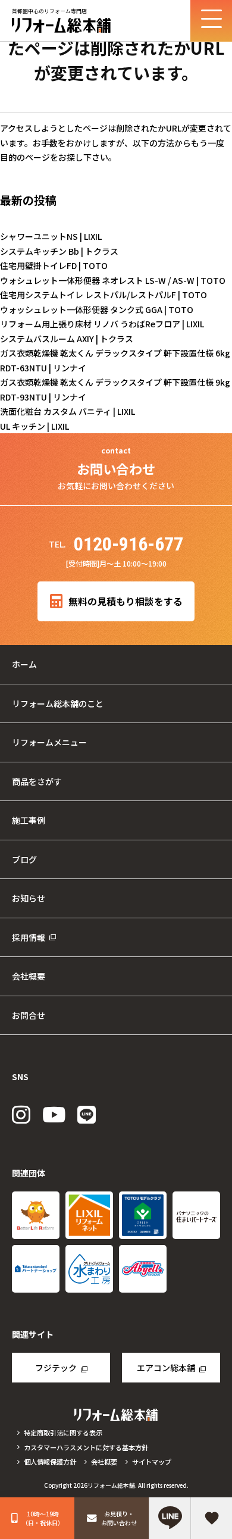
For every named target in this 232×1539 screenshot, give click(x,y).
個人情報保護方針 (50, 1461)
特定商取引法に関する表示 (63, 1432)
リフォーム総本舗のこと (58, 703)
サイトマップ (151, 1461)
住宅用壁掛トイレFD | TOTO (54, 265)
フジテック (56, 1368)
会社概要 (28, 976)
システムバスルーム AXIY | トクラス (66, 339)
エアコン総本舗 (166, 1368)
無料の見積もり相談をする (125, 601)
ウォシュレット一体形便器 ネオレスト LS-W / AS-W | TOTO (112, 280)
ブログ (24, 859)
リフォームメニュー (49, 742)
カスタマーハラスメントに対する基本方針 (86, 1447)
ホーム (24, 664)
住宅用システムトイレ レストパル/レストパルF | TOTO (103, 295)
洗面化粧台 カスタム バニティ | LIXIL (67, 411)
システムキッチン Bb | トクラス (59, 251)
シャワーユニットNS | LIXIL (51, 236)
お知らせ (28, 898)
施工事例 (28, 820)
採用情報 (28, 937)
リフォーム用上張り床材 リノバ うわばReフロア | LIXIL (102, 324)
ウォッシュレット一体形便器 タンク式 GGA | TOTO (96, 309)
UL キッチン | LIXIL (34, 426)
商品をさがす (37, 781)
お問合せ (28, 1015)
